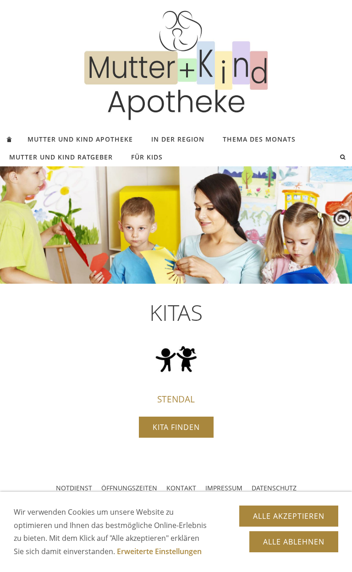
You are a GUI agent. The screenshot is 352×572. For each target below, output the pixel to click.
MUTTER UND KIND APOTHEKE (80, 139)
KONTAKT (181, 488)
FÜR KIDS (147, 157)
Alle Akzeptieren (288, 516)
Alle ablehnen (293, 542)
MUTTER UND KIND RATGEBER (61, 157)
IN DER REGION (177, 139)
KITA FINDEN (176, 427)
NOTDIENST (74, 488)
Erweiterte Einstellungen (159, 551)
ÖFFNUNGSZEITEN (129, 488)
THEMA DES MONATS (259, 139)
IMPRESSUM (223, 488)
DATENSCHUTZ (274, 488)
